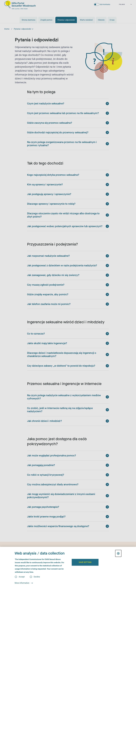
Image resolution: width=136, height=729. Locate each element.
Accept (22, 577)
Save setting (85, 562)
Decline (37, 577)
